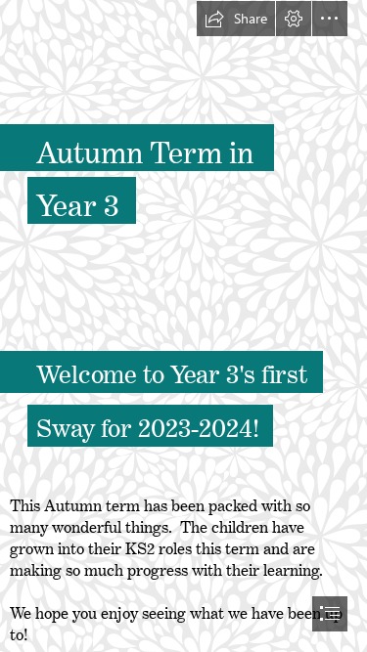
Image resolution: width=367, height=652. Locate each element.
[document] (183, 326)
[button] (236, 18)
